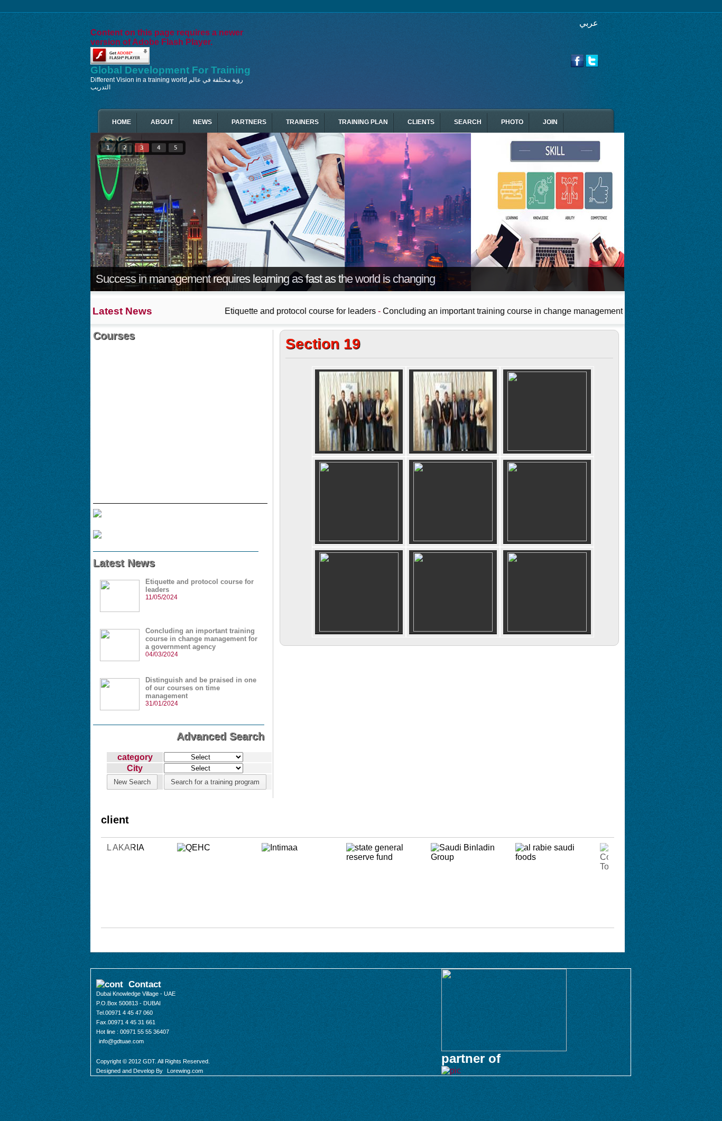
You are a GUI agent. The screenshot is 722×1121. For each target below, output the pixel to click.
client (115, 820)
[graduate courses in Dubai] (359, 411)
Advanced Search (220, 736)
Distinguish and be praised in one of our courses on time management (200, 688)
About (162, 122)
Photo (512, 122)
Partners (249, 122)
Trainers (302, 122)
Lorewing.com (185, 1071)
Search (468, 122)
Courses (114, 335)
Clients (421, 122)
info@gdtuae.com (121, 1041)
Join (550, 122)
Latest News (124, 563)
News (202, 122)
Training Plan (363, 122)
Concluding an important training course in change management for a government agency (485, 311)
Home (121, 122)
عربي (588, 22)
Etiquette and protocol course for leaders (235, 311)
